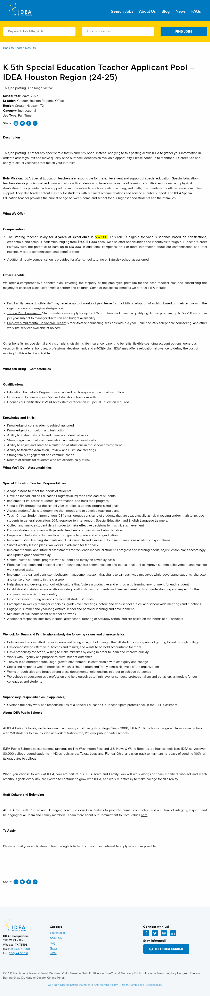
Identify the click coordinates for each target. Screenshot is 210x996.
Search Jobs (122, 11)
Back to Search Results (19, 48)
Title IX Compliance (132, 985)
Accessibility (154, 985)
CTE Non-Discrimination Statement (69, 985)
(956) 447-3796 (18, 953)
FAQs (196, 11)
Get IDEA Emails (168, 949)
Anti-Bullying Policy (106, 985)
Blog (165, 11)
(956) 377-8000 (20, 949)
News (181, 11)
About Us (147, 11)
